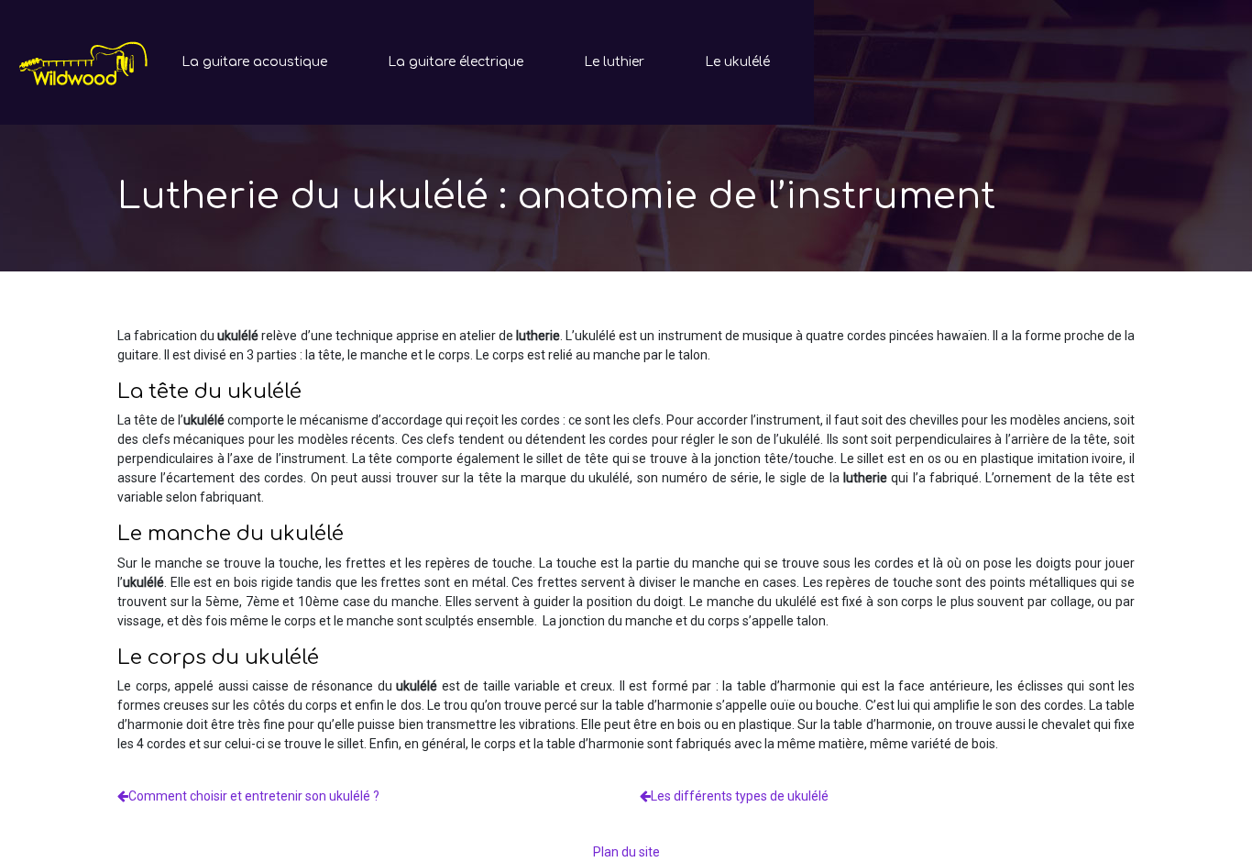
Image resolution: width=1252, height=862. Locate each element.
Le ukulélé (737, 62)
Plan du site (626, 852)
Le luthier (614, 62)
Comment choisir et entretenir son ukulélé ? (253, 796)
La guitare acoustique (254, 62)
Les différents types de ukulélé (740, 796)
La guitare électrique (455, 62)
